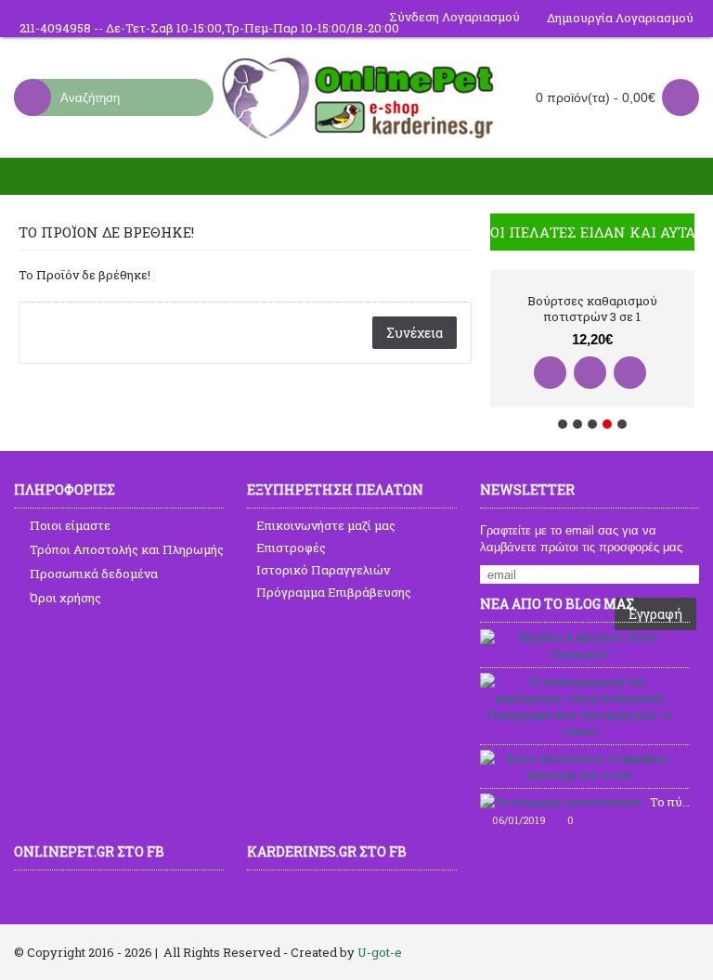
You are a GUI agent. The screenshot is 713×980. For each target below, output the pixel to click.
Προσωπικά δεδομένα (94, 573)
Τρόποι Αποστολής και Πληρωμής (127, 549)
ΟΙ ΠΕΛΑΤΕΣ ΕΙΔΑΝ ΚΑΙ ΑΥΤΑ (592, 232)
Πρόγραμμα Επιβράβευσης (333, 592)
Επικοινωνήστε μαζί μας (325, 525)
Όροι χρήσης (65, 597)
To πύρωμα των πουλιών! (670, 801)
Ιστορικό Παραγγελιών (323, 569)
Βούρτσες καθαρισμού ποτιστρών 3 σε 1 (592, 308)
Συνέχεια (414, 333)
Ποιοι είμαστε (70, 525)
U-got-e (379, 952)
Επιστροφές (291, 547)
